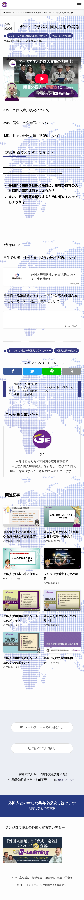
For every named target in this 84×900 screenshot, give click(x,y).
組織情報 (50, 877)
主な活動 (24, 877)
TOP (14, 877)
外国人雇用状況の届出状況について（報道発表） (53, 276)
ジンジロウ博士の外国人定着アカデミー (28, 35)
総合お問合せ (64, 877)
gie (42, 454)
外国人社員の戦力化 (61, 35)
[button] (12, 371)
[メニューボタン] (79, 4)
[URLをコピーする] (71, 371)
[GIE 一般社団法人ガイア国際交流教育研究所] (4, 4)
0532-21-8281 (67, 779)
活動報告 (37, 877)
